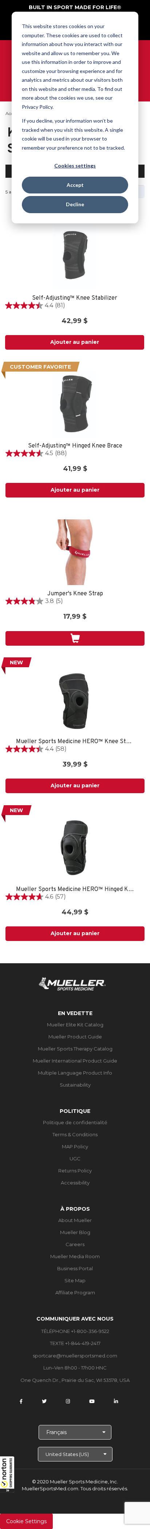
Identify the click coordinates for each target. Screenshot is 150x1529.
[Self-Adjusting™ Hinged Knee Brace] (75, 404)
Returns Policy (75, 1170)
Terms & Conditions (75, 1134)
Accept (75, 185)
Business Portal (75, 1268)
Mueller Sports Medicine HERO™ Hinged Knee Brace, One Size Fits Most (75, 889)
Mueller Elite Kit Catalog (75, 1024)
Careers (75, 1244)
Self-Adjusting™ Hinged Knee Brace (75, 446)
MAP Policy (75, 1146)
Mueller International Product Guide (75, 1061)
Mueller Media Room (75, 1256)
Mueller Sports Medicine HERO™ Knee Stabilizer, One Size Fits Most (75, 741)
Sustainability (75, 1085)
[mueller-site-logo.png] (72, 983)
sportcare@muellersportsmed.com (75, 1356)
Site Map (75, 1280)
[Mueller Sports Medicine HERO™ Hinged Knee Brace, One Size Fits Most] (75, 848)
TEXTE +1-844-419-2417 (75, 1343)
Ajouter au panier (74, 342)
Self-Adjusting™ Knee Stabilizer (74, 298)
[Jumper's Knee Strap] (75, 552)
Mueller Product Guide (75, 1037)
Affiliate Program (75, 1292)
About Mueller (75, 1220)
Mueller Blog (75, 1232)
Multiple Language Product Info (75, 1073)
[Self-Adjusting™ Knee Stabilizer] (74, 256)
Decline (75, 204)
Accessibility (75, 1183)
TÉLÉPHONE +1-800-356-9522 (75, 1331)
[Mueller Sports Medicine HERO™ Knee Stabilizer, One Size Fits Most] (75, 700)
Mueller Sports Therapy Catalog (75, 1049)
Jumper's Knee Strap (75, 594)
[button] (7, 1474)
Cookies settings (75, 165)
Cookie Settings (26, 1521)
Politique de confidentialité (75, 1122)
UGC (75, 1158)
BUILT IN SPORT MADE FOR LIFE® (75, 7)
